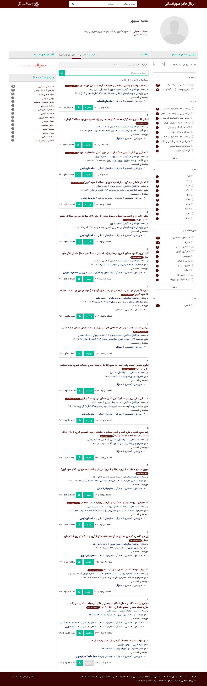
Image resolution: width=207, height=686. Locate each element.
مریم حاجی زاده (100, 477)
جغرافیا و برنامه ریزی (173, 132)
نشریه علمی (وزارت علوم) (173, 85)
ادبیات (119, 656)
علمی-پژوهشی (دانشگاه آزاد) (173, 89)
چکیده (88, 107)
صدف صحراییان (100, 335)
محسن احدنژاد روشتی (97, 439)
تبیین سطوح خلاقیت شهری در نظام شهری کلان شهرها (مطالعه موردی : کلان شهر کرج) (104, 470)
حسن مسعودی (100, 260)
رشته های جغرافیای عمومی (100, 272)
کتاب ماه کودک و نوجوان (173, 127)
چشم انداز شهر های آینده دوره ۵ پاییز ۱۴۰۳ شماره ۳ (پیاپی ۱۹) (114, 190)
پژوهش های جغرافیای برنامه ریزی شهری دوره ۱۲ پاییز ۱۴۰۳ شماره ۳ (112, 227)
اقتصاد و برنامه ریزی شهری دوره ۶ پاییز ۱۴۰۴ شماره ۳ (119, 160)
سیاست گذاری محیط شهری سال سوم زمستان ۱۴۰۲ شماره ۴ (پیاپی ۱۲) (111, 339)
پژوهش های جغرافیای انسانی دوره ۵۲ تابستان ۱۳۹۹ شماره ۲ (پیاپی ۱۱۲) (110, 481)
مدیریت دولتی (105, 198)
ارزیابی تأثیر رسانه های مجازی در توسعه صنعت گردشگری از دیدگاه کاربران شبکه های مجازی (106, 538)
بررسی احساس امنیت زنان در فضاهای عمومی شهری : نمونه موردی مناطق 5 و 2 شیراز (105, 329)
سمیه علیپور (115, 89)
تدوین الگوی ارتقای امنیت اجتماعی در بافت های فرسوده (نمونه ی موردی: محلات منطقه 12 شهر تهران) (104, 292)
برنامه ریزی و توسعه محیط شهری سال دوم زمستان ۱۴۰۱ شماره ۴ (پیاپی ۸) (109, 406)
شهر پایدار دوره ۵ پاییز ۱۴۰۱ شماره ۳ (127, 376)
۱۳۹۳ (173, 209)
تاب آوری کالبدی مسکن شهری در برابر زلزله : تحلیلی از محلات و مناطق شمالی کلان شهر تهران (105, 255)
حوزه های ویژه (106, 656)
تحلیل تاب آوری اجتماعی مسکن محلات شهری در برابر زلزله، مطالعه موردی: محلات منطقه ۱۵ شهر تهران (103, 218)
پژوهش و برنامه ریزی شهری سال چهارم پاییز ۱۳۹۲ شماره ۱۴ (116, 614)
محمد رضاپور (101, 186)
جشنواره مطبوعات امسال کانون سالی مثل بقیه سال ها (118, 641)
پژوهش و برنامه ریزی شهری (173, 123)
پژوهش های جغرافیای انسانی (173, 108)
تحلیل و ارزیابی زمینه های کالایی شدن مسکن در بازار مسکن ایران (105, 398)
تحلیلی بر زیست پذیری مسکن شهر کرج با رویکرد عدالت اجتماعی (106, 503)
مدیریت (118, 198)
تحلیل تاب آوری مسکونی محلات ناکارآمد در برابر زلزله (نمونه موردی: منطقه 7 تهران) (106, 120)
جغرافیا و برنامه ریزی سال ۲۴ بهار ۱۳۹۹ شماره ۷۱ (121, 443)
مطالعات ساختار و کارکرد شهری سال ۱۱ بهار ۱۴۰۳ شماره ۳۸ (117, 302)
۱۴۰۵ (173, 176)
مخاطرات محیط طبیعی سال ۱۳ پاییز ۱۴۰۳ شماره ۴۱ (120, 264)
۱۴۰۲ (173, 190)
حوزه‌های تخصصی (133, 101)
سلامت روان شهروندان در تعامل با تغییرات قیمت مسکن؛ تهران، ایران (106, 85)
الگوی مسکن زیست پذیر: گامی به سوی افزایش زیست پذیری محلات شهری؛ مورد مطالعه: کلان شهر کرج (104, 367)
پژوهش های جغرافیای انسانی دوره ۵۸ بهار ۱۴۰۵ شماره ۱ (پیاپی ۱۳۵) (112, 93)
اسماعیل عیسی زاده (98, 89)
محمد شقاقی (101, 126)
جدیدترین (76, 54)
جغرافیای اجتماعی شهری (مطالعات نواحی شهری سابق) (173, 141)
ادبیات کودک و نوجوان (173, 279)
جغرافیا (119, 101)
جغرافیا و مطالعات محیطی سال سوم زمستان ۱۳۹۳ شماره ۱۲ (116, 577)
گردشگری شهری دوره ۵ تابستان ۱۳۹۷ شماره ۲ (122, 548)
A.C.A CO (16, 677)
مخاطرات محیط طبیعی (173, 146)
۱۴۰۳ (173, 186)
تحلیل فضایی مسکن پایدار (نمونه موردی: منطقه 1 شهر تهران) (109, 182)
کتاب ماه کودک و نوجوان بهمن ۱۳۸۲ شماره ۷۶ (122, 648)
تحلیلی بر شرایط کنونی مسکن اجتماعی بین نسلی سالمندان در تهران (105, 152)
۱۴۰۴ (173, 181)
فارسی (173, 305)
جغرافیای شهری (88, 622)
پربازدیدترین (64, 54)
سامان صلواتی (114, 298)
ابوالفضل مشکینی (131, 89)
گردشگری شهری (173, 150)
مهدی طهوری (124, 644)
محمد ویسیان (74, 573)
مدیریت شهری (173, 265)
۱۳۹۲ (173, 213)
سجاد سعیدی (84, 335)
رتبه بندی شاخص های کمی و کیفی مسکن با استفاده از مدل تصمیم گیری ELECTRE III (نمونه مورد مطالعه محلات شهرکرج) (105, 434)
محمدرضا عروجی (113, 402)
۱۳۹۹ (173, 200)
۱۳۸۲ (173, 218)
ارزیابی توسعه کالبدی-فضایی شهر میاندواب (117, 570)
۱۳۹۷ (173, 204)
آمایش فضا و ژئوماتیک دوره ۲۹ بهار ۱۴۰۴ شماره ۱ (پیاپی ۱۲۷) (115, 130)
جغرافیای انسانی (105, 168)
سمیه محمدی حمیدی (106, 573)
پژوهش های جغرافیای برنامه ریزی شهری (173, 137)
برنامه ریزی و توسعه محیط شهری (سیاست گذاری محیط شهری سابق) (173, 113)
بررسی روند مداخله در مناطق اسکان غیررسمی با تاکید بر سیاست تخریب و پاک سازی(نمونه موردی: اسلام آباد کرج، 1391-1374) (109, 605)
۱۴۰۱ (173, 195)
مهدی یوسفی (115, 156)
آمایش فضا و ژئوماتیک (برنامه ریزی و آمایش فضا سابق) (173, 118)
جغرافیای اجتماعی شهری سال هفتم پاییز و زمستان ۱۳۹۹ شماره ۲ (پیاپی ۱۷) (109, 510)
